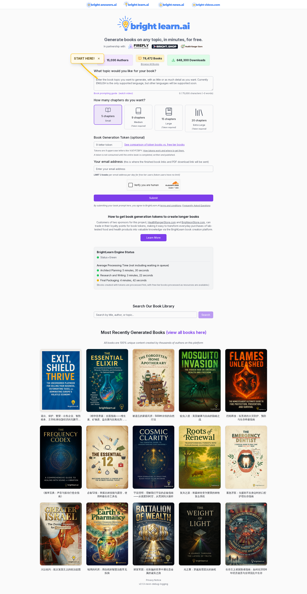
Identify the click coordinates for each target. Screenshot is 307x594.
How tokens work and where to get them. (163, 150)
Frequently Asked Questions (196, 205)
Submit (153, 197)
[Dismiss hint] (99, 58)
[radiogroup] (153, 118)
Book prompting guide (105, 93)
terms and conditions (170, 205)
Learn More (153, 237)
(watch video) (126, 93)
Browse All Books (150, 64)
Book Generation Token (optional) (119, 137)
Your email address (151, 161)
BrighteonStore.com (193, 222)
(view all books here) (186, 332)
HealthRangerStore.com (162, 222)
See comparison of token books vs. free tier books (154, 144)
